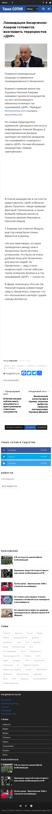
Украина (18, 633)
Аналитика (7, 642)
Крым (5, 647)
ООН (27, 660)
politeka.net (15, 114)
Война (6, 637)
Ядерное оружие (31, 665)
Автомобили (41, 669)
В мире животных (11, 683)
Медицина (7, 674)
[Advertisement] (26, 175)
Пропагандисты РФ (11, 656)
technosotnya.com (15, 110)
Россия (30, 633)
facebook (30, 427)
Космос (29, 669)
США (19, 642)
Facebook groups (10, 703)
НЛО (14, 679)
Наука (5, 660)
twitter (27, 457)
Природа (24, 679)
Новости (6, 633)
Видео (40, 633)
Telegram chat (9, 713)
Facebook (6, 700)
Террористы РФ (20, 637)
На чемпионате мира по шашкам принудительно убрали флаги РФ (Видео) (31, 612)
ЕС (18, 665)
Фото (23, 651)
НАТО (38, 656)
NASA (5, 679)
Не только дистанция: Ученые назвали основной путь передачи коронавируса (31, 599)
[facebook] (43, 2)
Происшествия (18, 647)
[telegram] (50, 2)
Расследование (9, 651)
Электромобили (40, 679)
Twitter (5, 707)
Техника (27, 656)
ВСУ (31, 647)
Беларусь (17, 660)
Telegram (6, 710)
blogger (42, 427)
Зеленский (8, 665)
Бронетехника (23, 674)
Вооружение (35, 651)
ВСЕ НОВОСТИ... (10, 486)
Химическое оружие (12, 669)
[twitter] (46, 2)
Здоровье (38, 674)
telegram (27, 463)
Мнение (37, 642)
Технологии (39, 660)
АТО (27, 642)
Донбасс (35, 637)
